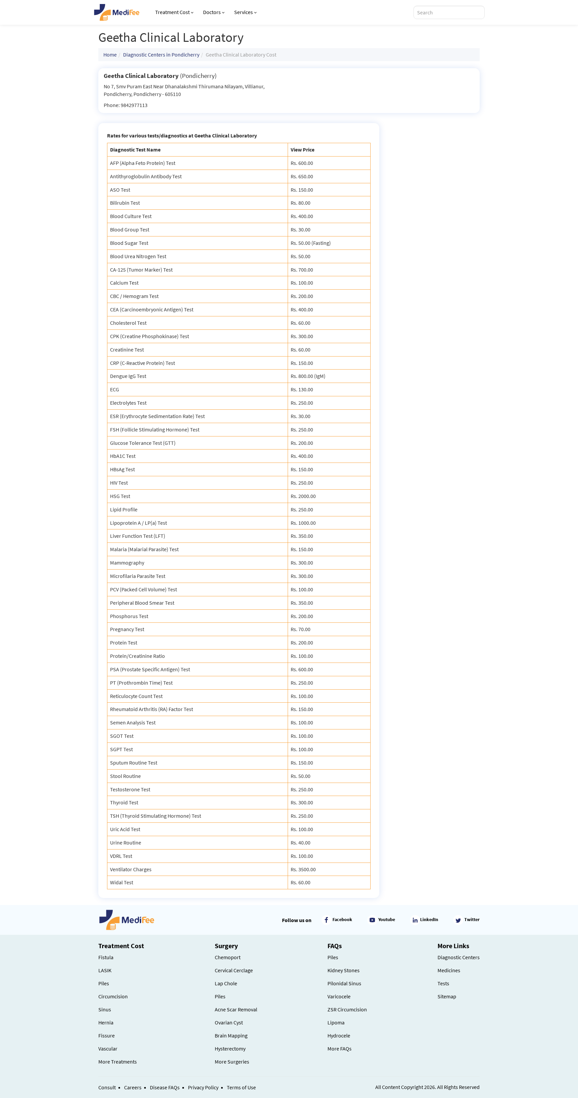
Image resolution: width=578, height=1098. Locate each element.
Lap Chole (226, 983)
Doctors (212, 12)
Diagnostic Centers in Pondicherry (161, 54)
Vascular (107, 1048)
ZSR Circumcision (347, 1009)
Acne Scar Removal (236, 1009)
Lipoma (336, 1022)
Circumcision (113, 996)
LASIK (104, 970)
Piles (103, 983)
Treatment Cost (172, 12)
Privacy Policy (203, 1087)
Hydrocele (338, 1035)
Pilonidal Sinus (344, 983)
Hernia (105, 1022)
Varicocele (339, 996)
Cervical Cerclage (234, 970)
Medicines (449, 970)
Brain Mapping (231, 1035)
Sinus (104, 1009)
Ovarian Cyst (229, 1022)
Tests (443, 983)
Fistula (105, 957)
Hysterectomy (230, 1048)
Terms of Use (241, 1087)
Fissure (106, 1035)
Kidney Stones (343, 970)
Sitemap (447, 996)
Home (110, 54)
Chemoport (227, 957)
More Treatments (117, 1061)
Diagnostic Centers (459, 957)
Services (243, 12)
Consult (107, 1087)
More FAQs (339, 1048)
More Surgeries (232, 1061)
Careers (132, 1087)
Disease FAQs (165, 1087)
